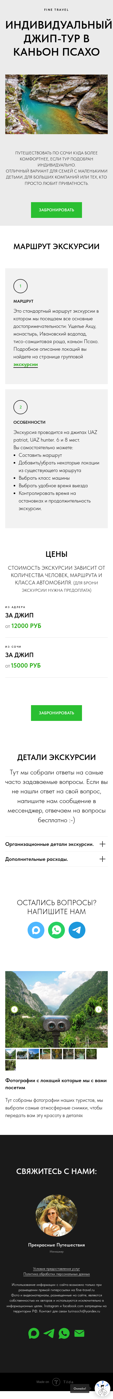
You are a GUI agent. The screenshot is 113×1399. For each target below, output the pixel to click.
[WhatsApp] (56, 930)
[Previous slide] (14, 1009)
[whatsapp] (64, 1333)
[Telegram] (77, 930)
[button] (56, 210)
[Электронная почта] (79, 1333)
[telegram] (49, 1333)
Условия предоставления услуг (56, 1268)
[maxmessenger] (36, 930)
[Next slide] (98, 1009)
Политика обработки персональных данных (56, 1274)
